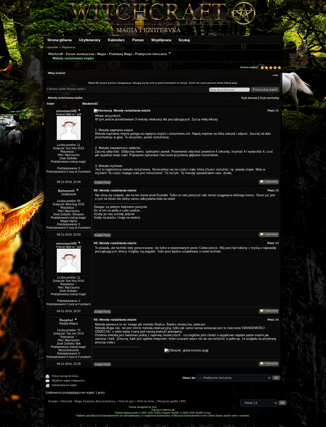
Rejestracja (68, 47)
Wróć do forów (146, 401)
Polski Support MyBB (166, 412)
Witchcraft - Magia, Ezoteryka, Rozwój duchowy (88, 401)
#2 (277, 190)
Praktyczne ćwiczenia (151, 54)
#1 (277, 110)
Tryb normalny (269, 98)
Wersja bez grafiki (168, 401)
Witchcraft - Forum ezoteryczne (71, 54)
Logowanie (52, 47)
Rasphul (66, 320)
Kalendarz (116, 40)
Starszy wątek (57, 88)
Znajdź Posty (102, 182)
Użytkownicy (89, 40)
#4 (277, 319)
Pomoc (138, 40)
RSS (183, 401)
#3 (277, 243)
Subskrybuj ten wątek (64, 385)
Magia (101, 54)
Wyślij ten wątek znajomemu (68, 380)
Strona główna (59, 40)
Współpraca (161, 40)
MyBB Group (203, 412)
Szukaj (184, 40)
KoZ (154, 407)
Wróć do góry (126, 401)
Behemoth (66, 191)
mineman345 (66, 111)
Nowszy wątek (75, 88)
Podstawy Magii (120, 54)
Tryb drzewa (249, 98)
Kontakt (53, 401)
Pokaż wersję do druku (65, 376)
